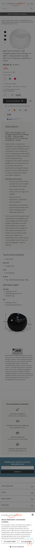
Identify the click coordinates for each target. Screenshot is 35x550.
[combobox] (33, 515)
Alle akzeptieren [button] (10, 542)
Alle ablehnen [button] (26, 542)
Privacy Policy (29, 538)
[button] (17, 547)
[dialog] (17, 531)
